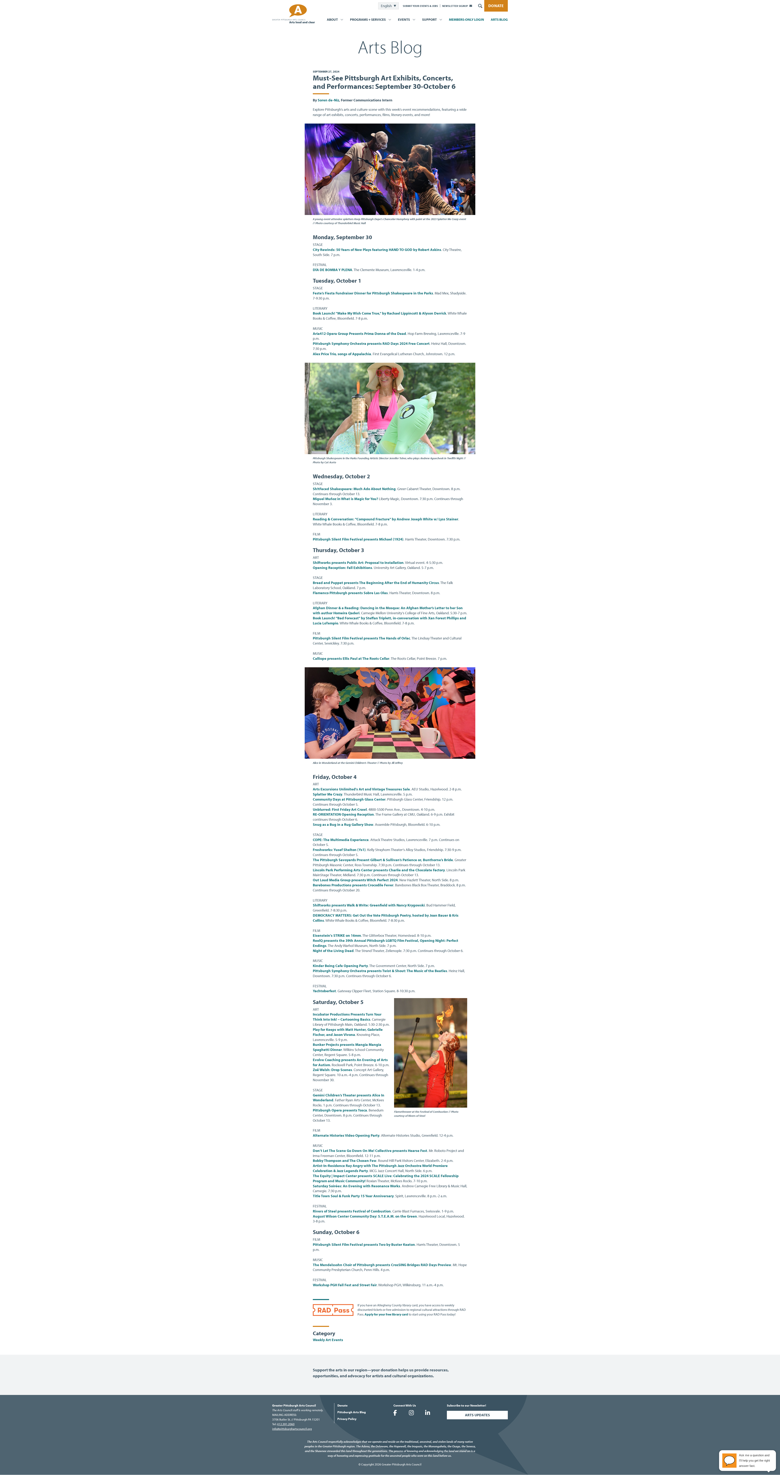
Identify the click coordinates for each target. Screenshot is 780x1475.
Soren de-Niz (328, 100)
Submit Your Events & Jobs (420, 6)
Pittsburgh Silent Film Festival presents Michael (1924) (358, 539)
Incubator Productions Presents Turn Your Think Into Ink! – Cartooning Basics (347, 1017)
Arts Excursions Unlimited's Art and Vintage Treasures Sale (361, 789)
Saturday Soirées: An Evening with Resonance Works (356, 1186)
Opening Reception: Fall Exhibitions (342, 567)
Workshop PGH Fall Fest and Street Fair (345, 1285)
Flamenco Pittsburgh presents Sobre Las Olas (350, 592)
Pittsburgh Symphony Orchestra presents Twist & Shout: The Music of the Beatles (380, 970)
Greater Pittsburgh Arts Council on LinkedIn (428, 1413)
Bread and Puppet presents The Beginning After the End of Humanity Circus (376, 582)
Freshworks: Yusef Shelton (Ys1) (339, 849)
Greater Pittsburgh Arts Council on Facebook (395, 1413)
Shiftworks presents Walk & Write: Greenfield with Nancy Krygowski (369, 905)
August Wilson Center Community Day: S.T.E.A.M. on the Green (365, 1216)
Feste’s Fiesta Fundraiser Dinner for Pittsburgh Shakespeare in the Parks (373, 293)
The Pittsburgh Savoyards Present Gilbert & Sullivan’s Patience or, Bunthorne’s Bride (383, 859)
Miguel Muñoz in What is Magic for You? (345, 498)
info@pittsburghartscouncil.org (292, 1429)
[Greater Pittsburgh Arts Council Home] (293, 13)
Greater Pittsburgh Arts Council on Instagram (411, 1413)
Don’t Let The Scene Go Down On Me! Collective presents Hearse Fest (370, 1150)
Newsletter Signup (455, 6)
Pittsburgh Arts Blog (351, 1412)
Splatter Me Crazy (327, 794)
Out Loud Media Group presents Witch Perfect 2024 (355, 880)
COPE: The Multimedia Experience (341, 839)
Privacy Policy (346, 1419)
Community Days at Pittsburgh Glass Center (349, 799)
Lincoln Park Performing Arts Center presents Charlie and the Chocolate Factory (379, 870)
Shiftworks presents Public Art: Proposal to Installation (358, 562)
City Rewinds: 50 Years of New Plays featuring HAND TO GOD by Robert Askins (377, 249)
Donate (496, 5)
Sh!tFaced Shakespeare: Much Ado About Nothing (354, 488)
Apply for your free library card (386, 1314)
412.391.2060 (286, 1424)
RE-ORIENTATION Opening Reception (343, 814)
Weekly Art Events (328, 1339)
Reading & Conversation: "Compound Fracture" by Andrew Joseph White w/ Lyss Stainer (385, 519)
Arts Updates (477, 1415)
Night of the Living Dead (333, 950)
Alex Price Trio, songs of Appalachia (342, 354)
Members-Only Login (466, 19)
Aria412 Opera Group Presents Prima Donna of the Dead (359, 333)
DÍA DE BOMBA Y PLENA (332, 269)
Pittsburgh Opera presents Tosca (340, 1110)
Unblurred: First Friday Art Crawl (340, 809)
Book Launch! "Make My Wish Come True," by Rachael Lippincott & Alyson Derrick (379, 313)
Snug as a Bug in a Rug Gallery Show (343, 824)
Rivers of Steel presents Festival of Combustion (352, 1211)
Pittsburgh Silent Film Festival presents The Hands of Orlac (361, 638)
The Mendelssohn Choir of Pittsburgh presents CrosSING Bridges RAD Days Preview (382, 1264)
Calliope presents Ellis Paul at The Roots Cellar (351, 658)
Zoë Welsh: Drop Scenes (332, 1069)
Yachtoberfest (324, 991)
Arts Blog (499, 19)
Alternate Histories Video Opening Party (346, 1135)
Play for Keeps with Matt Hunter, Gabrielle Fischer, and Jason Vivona (348, 1032)
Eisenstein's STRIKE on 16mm (337, 935)
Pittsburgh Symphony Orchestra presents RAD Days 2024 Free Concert (371, 343)
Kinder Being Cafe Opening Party (340, 965)
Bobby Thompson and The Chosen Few (344, 1160)
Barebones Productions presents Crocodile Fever (353, 885)
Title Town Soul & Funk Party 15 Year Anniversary (353, 1196)
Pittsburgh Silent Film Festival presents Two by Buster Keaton (364, 1244)
